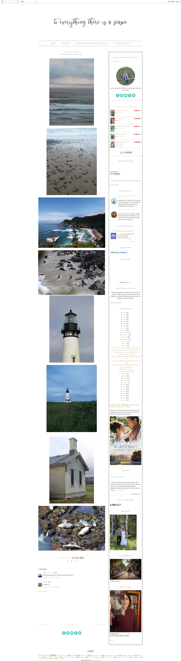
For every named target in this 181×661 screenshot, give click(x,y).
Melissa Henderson (48, 572)
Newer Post (100, 625)
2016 (124, 387)
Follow (112, 640)
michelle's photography (52, 657)
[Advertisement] (71, 608)
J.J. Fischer (119, 120)
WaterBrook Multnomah (69, 657)
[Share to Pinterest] (83, 558)
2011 (124, 398)
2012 (124, 396)
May (125, 373)
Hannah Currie (119, 112)
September (125, 339)
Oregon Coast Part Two (126, 367)
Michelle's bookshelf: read (126, 107)
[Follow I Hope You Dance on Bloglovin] (119, 253)
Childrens (82, 657)
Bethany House (61, 655)
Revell (74, 655)
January (125, 382)
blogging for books (111, 655)
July (125, 343)
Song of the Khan (120, 118)
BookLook (83, 655)
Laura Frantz (120, 490)
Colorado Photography (94, 657)
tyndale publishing (128, 655)
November (125, 334)
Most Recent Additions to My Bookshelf (128, 196)
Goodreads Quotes (135, 493)
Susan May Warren (43, 658)
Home (53, 43)
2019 (124, 328)
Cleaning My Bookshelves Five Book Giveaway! (126, 350)
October (125, 337)
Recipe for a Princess (121, 110)
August (126, 341)
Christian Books (114, 185)
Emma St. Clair (120, 128)
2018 (124, 330)
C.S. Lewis (59, 658)
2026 (124, 312)
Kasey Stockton (120, 136)
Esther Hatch (119, 146)
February (125, 380)
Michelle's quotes (117, 476)
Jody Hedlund (136, 657)
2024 (124, 317)
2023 (124, 319)
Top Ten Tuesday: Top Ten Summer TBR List (126, 352)
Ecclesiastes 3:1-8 (122, 43)
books (53, 658)
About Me (65, 43)
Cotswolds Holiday (120, 134)
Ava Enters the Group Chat (122, 126)
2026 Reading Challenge (122, 230)
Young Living (115, 61)
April (125, 376)
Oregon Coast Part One (126, 369)
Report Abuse (115, 303)
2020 (124, 326)
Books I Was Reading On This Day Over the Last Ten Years (124, 406)
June (125, 345)
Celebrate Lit (96, 655)
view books (132, 241)
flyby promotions (109, 657)
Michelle (45, 582)
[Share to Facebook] (81, 558)
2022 (124, 321)
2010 (124, 400)
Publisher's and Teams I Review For (92, 43)
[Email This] (75, 558)
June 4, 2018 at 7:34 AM (51, 577)
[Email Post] (72, 558)
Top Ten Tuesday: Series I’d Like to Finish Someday (126, 348)
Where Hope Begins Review (126, 354)
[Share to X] (79, 558)
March (125, 378)
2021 (124, 323)
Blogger (129, 282)
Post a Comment (43, 591)
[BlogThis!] (77, 558)
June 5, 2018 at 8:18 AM (51, 587)
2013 (124, 393)
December (126, 332)
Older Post (43, 625)
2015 (124, 389)
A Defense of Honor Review (126, 371)
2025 (124, 315)
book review (43, 655)
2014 (124, 391)
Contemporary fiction (123, 657)
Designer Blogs (95, 660)
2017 (124, 385)
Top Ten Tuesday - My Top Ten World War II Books (126, 365)
